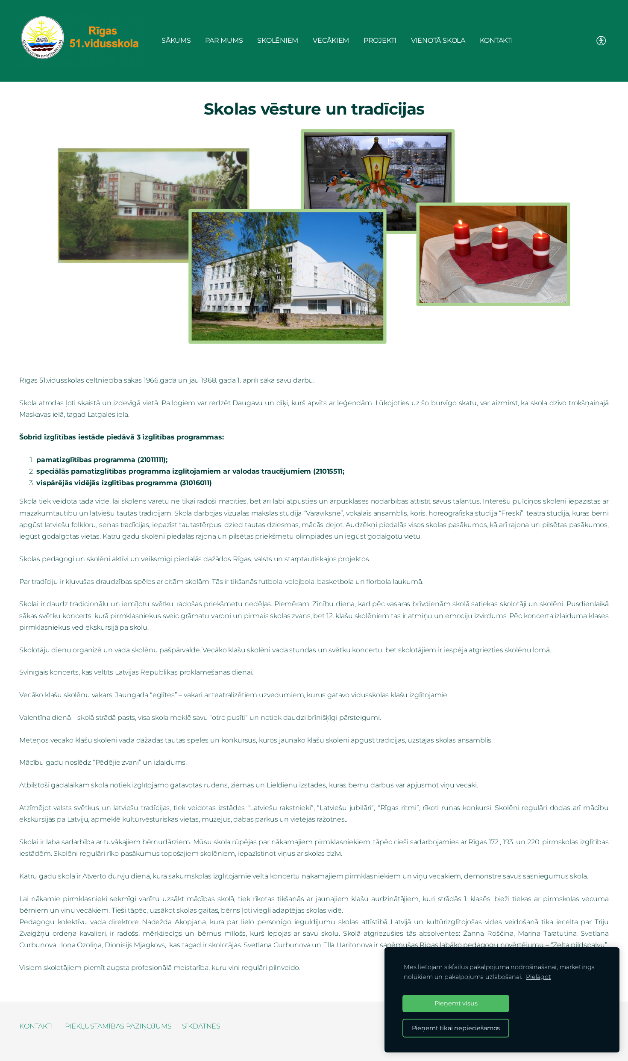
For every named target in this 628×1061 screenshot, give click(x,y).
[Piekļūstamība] (601, 40)
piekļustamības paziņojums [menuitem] (118, 1026)
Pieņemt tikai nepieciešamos (456, 1028)
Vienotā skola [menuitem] (438, 40)
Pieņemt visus (456, 1003)
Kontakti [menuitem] (496, 40)
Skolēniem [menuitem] (277, 40)
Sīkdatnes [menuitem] (201, 1026)
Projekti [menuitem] (380, 40)
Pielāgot (538, 977)
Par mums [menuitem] (224, 40)
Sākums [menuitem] (176, 40)
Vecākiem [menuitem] (331, 40)
